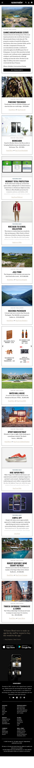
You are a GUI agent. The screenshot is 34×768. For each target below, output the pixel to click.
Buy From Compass (21, 575)
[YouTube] (13, 697)
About (4, 729)
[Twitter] (10, 697)
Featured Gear (17, 178)
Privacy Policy (21, 731)
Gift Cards (20, 713)
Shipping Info (6, 723)
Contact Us (5, 720)
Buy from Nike (17, 488)
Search (26, 2)
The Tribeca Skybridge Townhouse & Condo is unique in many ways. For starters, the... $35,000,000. (17, 613)
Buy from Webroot (17, 197)
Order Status (6, 719)
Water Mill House (17, 393)
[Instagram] (20, 697)
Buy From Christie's (21, 320)
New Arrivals (21, 707)
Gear (3, 707)
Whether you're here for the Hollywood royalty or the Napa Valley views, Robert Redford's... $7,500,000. (17, 570)
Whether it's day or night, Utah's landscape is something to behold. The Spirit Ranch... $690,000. (17, 436)
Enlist (4, 734)
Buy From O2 (21, 109)
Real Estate (12, 29)
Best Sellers (21, 708)
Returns (4, 722)
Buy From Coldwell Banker (21, 441)
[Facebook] (17, 697)
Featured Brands (22, 710)
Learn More (21, 618)
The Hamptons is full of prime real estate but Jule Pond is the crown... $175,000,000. (17, 275)
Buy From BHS (21, 401)
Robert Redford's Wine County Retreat (17, 564)
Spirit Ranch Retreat (17, 432)
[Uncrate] (17, 2)
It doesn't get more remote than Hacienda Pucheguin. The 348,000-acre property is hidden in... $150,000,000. (17, 315)
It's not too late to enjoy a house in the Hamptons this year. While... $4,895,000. (17, 396)
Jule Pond (17, 272)
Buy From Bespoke (21, 279)
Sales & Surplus (22, 711)
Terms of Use (21, 729)
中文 (18, 725)
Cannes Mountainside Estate (16, 32)
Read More (12, 109)
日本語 (18, 723)
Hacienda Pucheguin (17, 310)
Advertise (5, 731)
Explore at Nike (17, 242)
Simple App (17, 517)
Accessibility (21, 732)
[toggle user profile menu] (29, 3)
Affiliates (5, 732)
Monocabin (17, 140)
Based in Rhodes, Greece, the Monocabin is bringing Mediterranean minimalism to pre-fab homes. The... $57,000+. (17, 145)
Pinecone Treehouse (17, 102)
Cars (3, 710)
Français (19, 720)
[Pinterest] (24, 697)
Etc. (3, 714)
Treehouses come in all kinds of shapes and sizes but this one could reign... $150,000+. (17, 105)
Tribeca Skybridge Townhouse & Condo (17, 607)
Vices (3, 713)
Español (19, 719)
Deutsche (20, 722)
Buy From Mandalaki (21, 150)
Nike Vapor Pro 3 (17, 472)
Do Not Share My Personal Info (22, 735)
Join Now (17, 533)
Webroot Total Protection (17, 181)
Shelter (5, 29)
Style (3, 708)
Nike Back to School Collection (17, 227)
